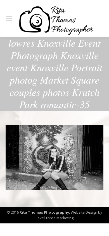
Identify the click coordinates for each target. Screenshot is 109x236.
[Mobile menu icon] (9, 18)
